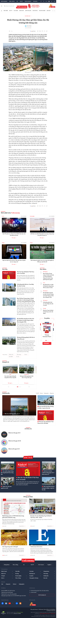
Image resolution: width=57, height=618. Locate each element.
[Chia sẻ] (47, 31)
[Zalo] (46, 1)
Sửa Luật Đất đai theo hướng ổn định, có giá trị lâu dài (46, 407)
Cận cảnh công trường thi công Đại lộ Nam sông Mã (7, 472)
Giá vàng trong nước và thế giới (10, 546)
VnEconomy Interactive (36, 546)
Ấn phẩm (44, 308)
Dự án (44, 282)
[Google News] (54, 1)
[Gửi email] (42, 31)
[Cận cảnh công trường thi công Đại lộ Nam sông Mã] (7, 465)
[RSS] (20, 603)
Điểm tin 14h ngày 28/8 (14, 432)
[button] (17, 386)
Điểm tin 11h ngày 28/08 (14, 440)
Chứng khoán (4, 1)
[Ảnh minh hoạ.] (28, 43)
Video (10, 374)
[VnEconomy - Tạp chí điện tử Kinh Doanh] (28, 560)
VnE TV (21, 1)
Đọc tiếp (4, 269)
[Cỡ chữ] (12, 31)
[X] (44, 1)
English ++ (35, 1)
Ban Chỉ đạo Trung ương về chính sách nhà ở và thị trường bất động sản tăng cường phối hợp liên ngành (26, 300)
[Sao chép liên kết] (44, 31)
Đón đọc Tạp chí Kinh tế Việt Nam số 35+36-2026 (25, 272)
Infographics (46, 393)
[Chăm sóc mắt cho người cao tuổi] (7, 481)
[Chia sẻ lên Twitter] (40, 31)
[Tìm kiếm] (5, 6)
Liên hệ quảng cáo (42, 594)
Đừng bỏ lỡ (5, 362)
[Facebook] (41, 1)
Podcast (41, 393)
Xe (17, 1)
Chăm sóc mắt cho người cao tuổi (6, 487)
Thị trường (35, 10)
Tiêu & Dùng (12, 1)
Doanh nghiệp (42, 10)
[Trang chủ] (1, 10)
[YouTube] (49, 1)
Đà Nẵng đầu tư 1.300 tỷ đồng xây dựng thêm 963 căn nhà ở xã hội (48, 286)
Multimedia (6, 393)
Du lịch (3, 216)
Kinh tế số (21, 10)
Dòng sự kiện (28, 496)
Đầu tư (10, 10)
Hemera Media (20, 612)
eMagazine (52, 393)
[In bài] (9, 31)
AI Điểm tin (28, 428)
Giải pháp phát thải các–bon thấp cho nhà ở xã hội (25, 285)
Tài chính (16, 10)
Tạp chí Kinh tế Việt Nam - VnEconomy (47, 613)
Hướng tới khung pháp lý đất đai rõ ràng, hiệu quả (26, 338)
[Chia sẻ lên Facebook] (38, 31)
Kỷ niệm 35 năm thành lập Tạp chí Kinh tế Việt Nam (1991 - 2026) (41, 516)
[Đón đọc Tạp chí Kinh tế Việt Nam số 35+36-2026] (28, 468)
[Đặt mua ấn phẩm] (52, 6)
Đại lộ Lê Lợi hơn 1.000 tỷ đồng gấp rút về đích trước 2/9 (48, 472)
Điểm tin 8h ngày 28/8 (14, 448)
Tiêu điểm (6, 10)
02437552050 (33, 592)
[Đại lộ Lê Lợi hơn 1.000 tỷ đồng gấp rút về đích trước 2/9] (48, 465)
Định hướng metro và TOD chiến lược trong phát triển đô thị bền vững (13, 516)
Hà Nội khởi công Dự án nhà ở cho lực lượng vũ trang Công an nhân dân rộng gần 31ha (25, 320)
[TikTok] (52, 1)
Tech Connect (28, 1)
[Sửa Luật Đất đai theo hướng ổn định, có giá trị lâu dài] (48, 481)
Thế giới (3, 242)
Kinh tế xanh (28, 10)
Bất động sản (50, 10)
